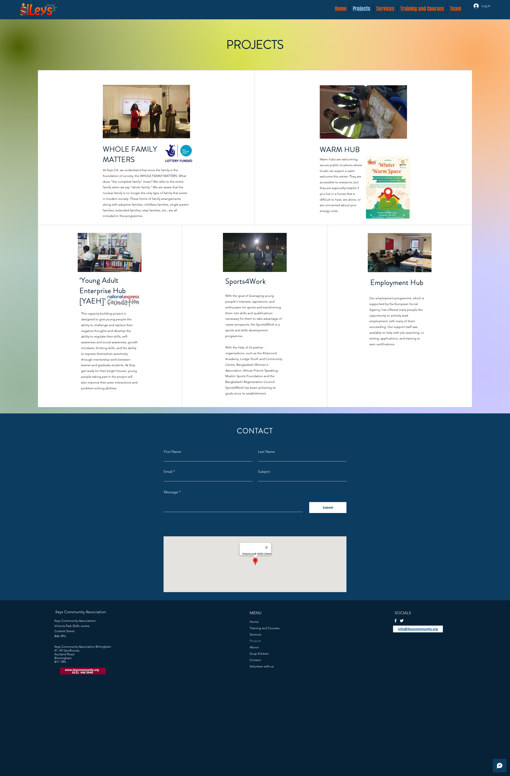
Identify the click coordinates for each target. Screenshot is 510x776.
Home (254, 622)
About (254, 647)
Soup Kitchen (259, 653)
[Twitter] (401, 620)
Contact (255, 660)
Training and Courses (265, 628)
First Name (172, 451)
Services (255, 634)
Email (168, 471)
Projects (255, 641)
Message (171, 492)
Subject (264, 471)
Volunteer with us (262, 666)
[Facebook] (395, 620)
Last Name (266, 451)
